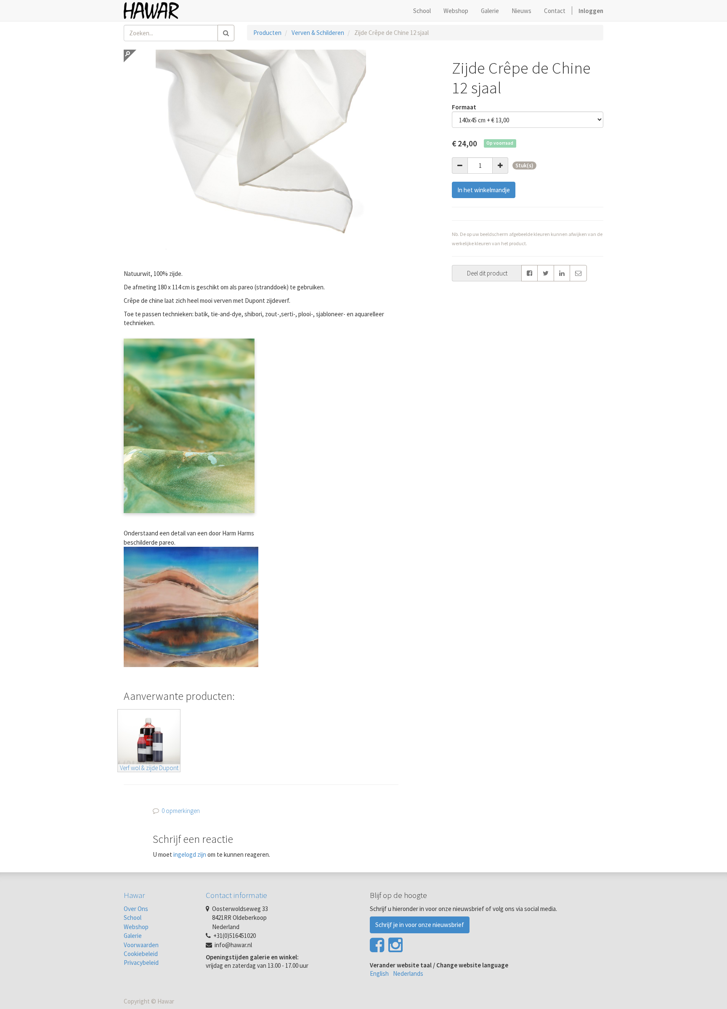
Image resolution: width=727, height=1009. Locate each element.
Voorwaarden (141, 945)
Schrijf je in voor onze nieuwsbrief (419, 925)
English (379, 973)
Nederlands (408, 973)
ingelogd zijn (189, 854)
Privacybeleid (141, 963)
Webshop (136, 927)
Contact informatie (236, 895)
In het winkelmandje (483, 190)
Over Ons (136, 909)
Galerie (133, 936)
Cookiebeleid (141, 954)
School (132, 918)
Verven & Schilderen (318, 33)
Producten (267, 33)
